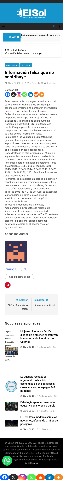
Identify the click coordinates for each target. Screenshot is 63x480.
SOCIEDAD (26, 65)
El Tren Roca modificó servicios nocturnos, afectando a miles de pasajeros (39, 421)
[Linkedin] (30, 94)
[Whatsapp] (24, 94)
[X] (13, 94)
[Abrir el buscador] (54, 26)
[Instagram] (19, 94)
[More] (41, 94)
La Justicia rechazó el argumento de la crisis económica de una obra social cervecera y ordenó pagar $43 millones (37, 383)
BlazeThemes (31, 463)
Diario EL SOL (14, 83)
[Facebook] (7, 94)
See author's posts (19, 276)
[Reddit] (36, 94)
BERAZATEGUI (12, 65)
